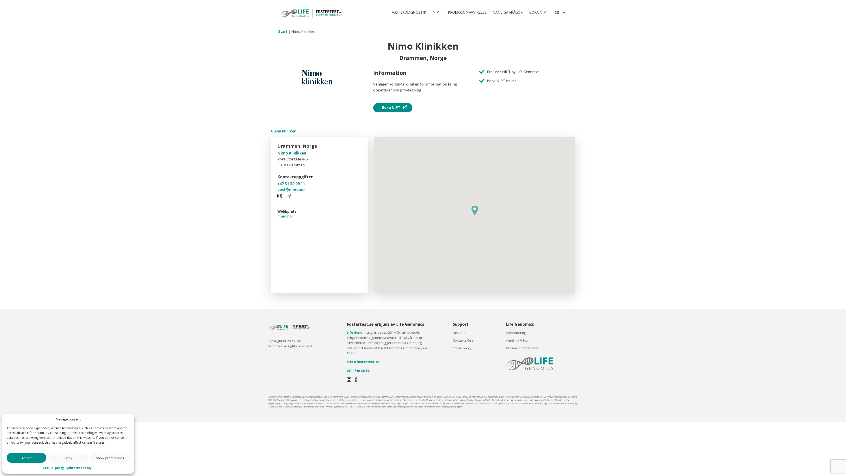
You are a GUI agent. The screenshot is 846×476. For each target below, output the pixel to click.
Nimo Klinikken (291, 153)
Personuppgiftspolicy (522, 348)
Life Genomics (358, 332)
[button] (474, 210)
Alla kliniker (284, 131)
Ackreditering (516, 332)
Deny (68, 458)
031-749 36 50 (358, 370)
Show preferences (110, 458)
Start (283, 31)
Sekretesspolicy (79, 468)
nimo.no (284, 216)
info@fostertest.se (363, 361)
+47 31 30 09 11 (291, 183)
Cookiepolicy (462, 348)
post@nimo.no (291, 189)
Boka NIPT (391, 107)
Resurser (460, 332)
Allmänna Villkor (517, 340)
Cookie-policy (53, 468)
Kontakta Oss (463, 340)
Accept (26, 458)
